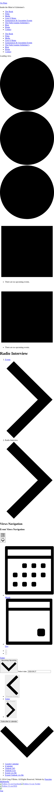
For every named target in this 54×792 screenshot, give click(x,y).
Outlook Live (10, 771)
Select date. (23, 671)
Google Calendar (12, 764)
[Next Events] (6, 653)
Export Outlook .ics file (14, 775)
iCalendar (9, 766)
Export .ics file (11, 773)
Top (1, 791)
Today (2, 658)
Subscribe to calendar (9, 721)
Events (7, 360)
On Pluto (3, 3)
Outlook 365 (10, 768)
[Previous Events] (6, 651)
